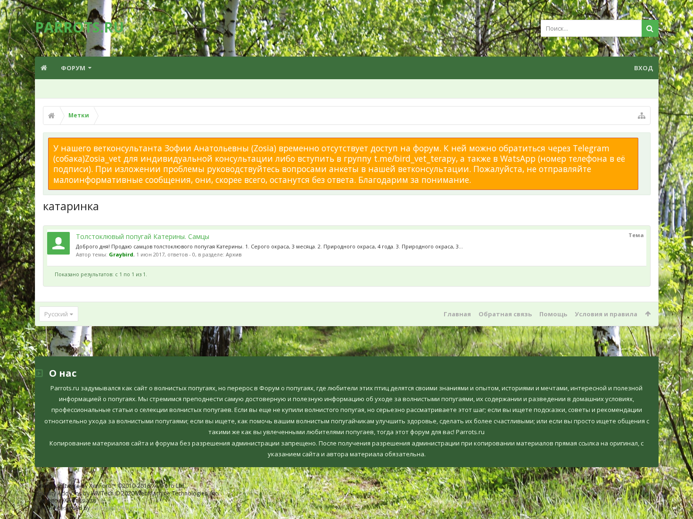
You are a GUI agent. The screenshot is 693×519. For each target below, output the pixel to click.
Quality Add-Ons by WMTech (128, 493)
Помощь (553, 314)
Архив (233, 254)
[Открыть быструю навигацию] (641, 115)
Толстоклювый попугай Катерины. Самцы (142, 236)
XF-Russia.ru (80, 500)
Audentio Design (113, 508)
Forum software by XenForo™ (111, 486)
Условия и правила (606, 314)
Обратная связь (505, 314)
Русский (56, 314)
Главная (457, 314)
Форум (73, 68)
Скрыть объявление (644, 142)
